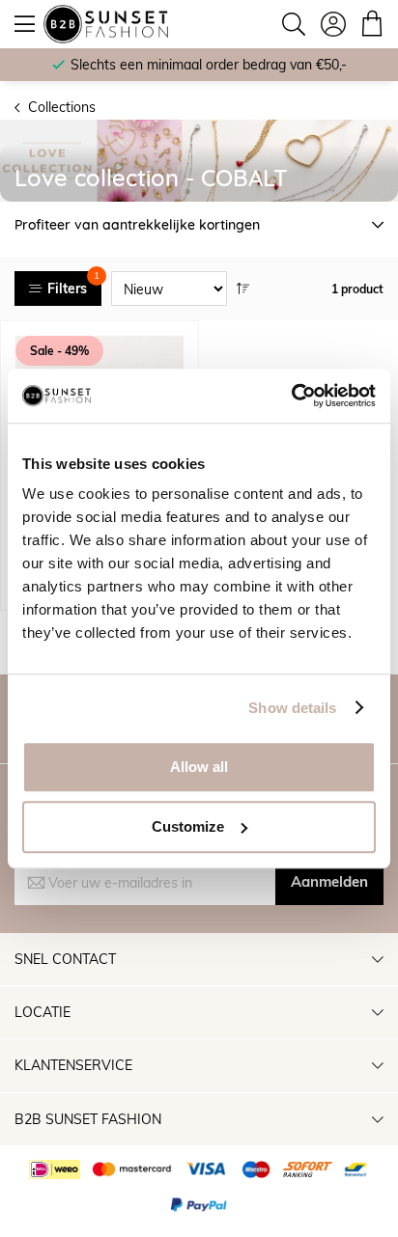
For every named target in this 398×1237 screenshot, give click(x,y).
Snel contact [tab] (65, 958)
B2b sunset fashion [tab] (87, 1119)
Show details (292, 708)
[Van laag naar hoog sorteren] (243, 288)
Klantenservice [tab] (73, 1065)
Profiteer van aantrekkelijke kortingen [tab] (137, 225)
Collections (62, 106)
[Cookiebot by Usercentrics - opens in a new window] (291, 395)
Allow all (199, 766)
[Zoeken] (293, 24)
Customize (188, 826)
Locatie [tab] (42, 1011)
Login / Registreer (333, 24)
